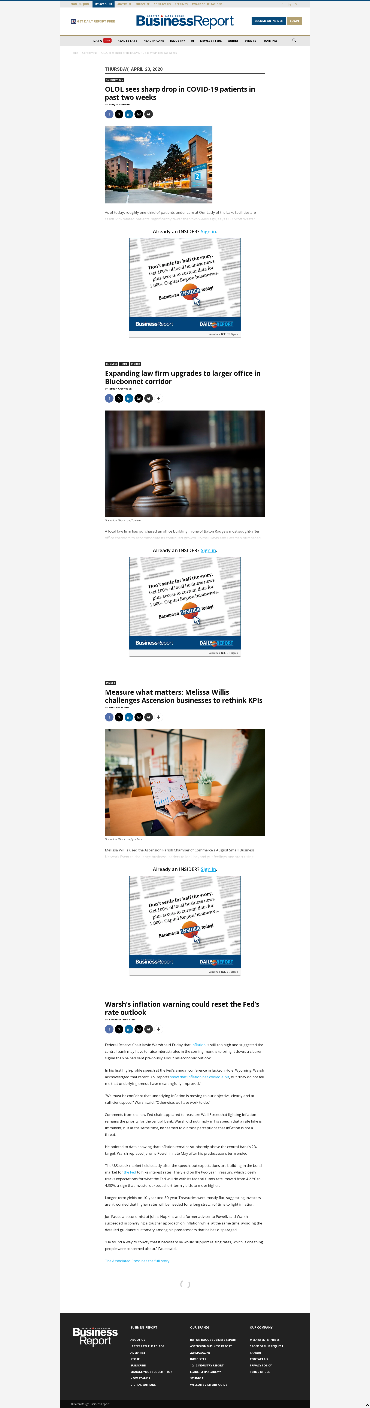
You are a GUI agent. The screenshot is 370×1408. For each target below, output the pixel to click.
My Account (103, 4)
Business (111, 364)
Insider (135, 364)
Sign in (208, 231)
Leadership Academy (205, 1372)
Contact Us (162, 4)
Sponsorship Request (266, 1346)
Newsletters (211, 41)
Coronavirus (89, 53)
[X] (296, 4)
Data (101, 41)
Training (269, 41)
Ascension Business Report (211, 1346)
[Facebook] (282, 4)
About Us (137, 1340)
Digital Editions (143, 1385)
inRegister (198, 1359)
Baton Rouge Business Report (213, 1340)
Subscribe (143, 4)
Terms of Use (260, 1372)
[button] (294, 41)
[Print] (148, 114)
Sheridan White (119, 707)
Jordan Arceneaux (120, 388)
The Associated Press (122, 1019)
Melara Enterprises (265, 1340)
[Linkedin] (289, 4)
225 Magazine (200, 1352)
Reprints (181, 4)
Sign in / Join (80, 4)
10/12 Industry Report (207, 1365)
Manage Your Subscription (151, 1372)
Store (135, 1359)
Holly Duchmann (119, 104)
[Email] (138, 114)
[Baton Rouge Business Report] (185, 21)
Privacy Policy (261, 1365)
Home (74, 53)
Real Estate (127, 41)
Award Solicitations (207, 4)
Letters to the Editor (147, 1346)
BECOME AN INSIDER (269, 21)
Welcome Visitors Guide (208, 1385)
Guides (233, 41)
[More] (158, 398)
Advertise (124, 4)
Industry (177, 41)
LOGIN (294, 21)
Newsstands (140, 1378)
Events (250, 41)
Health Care (153, 41)
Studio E (196, 1378)
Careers (256, 1352)
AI (192, 41)
